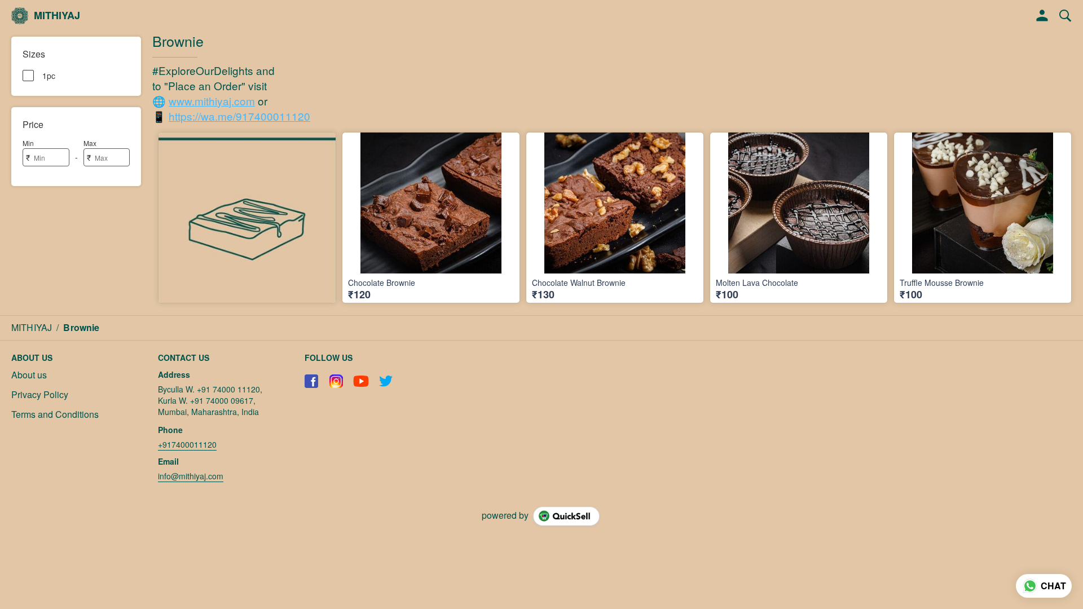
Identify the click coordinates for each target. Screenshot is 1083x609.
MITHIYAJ (57, 15)
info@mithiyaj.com (190, 476)
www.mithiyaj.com (212, 100)
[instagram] (336, 381)
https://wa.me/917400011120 (239, 115)
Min (28, 143)
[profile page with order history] (1042, 16)
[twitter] (386, 381)
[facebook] (311, 381)
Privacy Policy (39, 395)
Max (89, 143)
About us (29, 375)
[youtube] (361, 381)
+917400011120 (187, 444)
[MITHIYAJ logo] (19, 15)
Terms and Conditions (55, 414)
